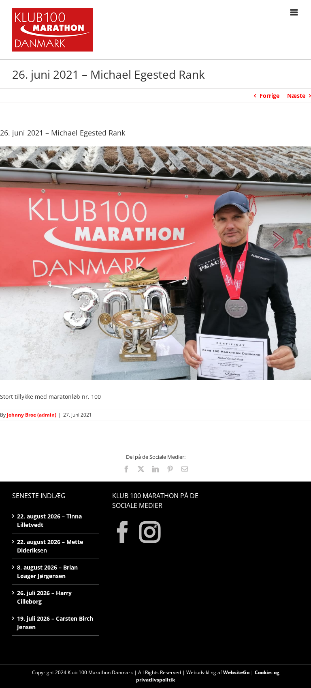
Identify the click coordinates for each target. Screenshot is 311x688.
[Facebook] (122, 532)
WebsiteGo (236, 672)
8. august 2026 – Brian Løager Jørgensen (47, 571)
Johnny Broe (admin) (31, 414)
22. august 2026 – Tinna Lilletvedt (49, 520)
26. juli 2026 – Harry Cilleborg (44, 597)
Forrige (269, 95)
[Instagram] (149, 532)
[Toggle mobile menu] (294, 12)
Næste (296, 95)
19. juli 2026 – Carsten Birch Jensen (55, 623)
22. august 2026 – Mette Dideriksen (50, 546)
